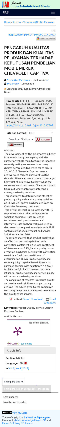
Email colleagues (50, 300)
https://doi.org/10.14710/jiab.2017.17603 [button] (29, 125)
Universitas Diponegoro (37, 417)
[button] (5, 88)
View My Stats (19, 412)
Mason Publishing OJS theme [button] (17, 423)
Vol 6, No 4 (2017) (33, 22)
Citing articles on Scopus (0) (19, 388)
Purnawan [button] (49, 22)
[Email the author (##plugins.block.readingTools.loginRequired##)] (47, 80)
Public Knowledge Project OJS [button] (30, 420)
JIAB (5, 12)
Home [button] (7, 22)
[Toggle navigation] (52, 12)
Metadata (43, 388)
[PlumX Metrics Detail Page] (18, 331)
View (26, 299)
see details (26, 343)
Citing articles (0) (14, 381)
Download (36, 299)
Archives (17, 22)
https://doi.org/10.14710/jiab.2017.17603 (32, 34)
